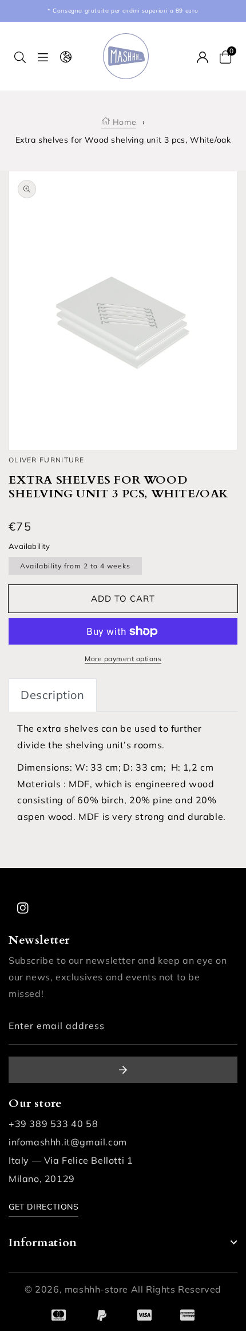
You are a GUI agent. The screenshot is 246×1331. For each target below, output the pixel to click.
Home (123, 122)
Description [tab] (53, 695)
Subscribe (123, 1070)
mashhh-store (96, 1289)
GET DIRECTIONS (43, 1207)
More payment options (123, 658)
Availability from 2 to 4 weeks (75, 566)
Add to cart (123, 598)
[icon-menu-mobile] (42, 56)
